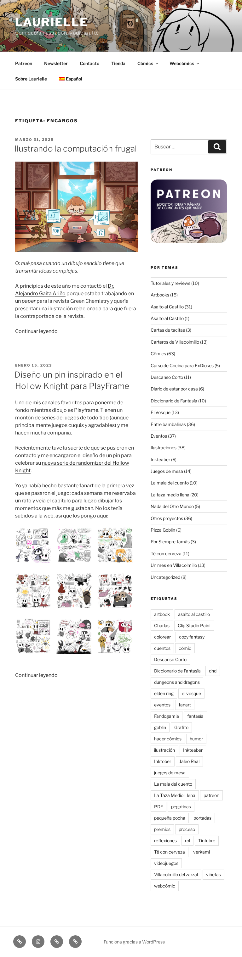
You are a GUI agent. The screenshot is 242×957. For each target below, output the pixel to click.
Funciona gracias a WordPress (134, 941)
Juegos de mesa (167, 471)
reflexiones (165, 840)
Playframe (86, 410)
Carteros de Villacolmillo (175, 342)
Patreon (23, 63)
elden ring (164, 693)
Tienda (118, 63)
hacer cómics (168, 738)
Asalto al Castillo (167, 306)
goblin (160, 727)
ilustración (164, 750)
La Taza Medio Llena (174, 795)
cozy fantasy (192, 636)
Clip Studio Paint (194, 625)
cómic (185, 648)
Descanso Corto (167, 377)
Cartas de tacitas (168, 330)
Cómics (145, 63)
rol (187, 840)
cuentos (162, 648)
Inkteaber (160, 459)
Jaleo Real (189, 761)
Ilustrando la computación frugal (75, 148)
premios (162, 829)
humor (196, 738)
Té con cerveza (166, 553)
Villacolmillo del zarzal (176, 874)
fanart (185, 704)
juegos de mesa (170, 772)
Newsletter (56, 63)
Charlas (162, 625)
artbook (162, 614)
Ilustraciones (163, 447)
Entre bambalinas (168, 424)
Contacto (89, 63)
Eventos (159, 436)
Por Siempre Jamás (170, 541)
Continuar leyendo (36, 331)
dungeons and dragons (177, 682)
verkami (201, 852)
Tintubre (206, 840)
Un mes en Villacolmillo (174, 565)
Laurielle (51, 22)
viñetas (213, 874)
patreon (211, 795)
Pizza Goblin (163, 530)
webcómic (164, 885)
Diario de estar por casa (174, 388)
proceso (187, 829)
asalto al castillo (194, 614)
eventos (162, 704)
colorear (162, 636)
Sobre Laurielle (31, 78)
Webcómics (182, 63)
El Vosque (160, 412)
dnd (212, 670)
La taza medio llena (170, 494)
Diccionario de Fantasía (174, 400)
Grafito (181, 727)
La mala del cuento (170, 482)
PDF (158, 806)
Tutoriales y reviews (170, 283)
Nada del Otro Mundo (172, 506)
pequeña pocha (169, 818)
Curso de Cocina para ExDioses (182, 365)
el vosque (191, 693)
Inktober (162, 761)
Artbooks (160, 294)
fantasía (195, 716)
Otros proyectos (167, 518)
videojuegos (166, 863)
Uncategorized (165, 577)
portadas (202, 818)
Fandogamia (166, 716)
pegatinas (181, 806)
